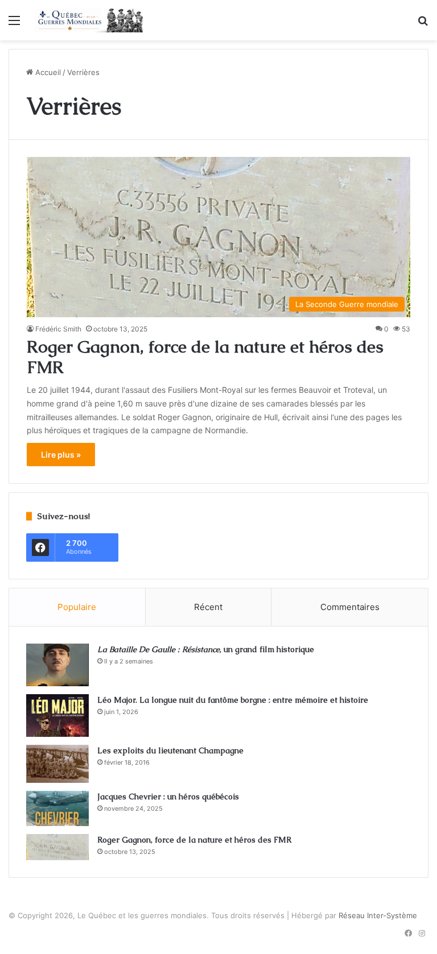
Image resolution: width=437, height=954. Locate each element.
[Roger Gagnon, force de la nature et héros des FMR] (57, 847)
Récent (208, 607)
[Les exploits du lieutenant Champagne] (57, 764)
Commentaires (350, 607)
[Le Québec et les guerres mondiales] (89, 20)
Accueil (47, 72)
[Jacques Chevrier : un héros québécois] (57, 808)
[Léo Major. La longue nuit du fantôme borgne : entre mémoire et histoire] (57, 715)
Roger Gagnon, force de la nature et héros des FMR (205, 356)
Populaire (76, 607)
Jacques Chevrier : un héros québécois (168, 796)
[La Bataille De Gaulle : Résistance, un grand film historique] (57, 665)
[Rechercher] (422, 24)
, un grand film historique (205, 649)
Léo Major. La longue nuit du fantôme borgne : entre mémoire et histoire (232, 700)
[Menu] (14, 24)
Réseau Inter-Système (378, 915)
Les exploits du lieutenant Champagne (170, 750)
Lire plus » (61, 454)
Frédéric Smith (58, 329)
